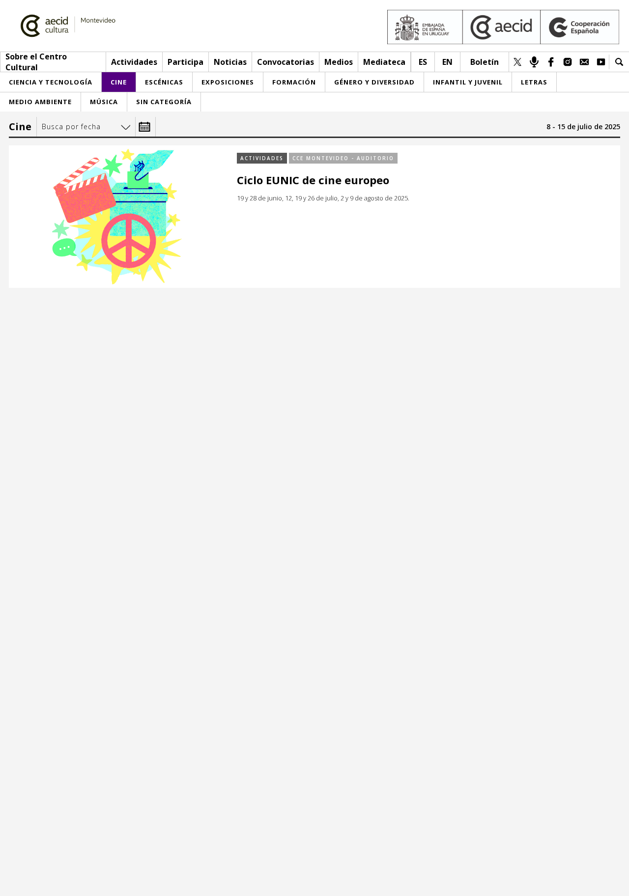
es (423, 61)
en (447, 61)
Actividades (134, 61)
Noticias (230, 61)
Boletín (484, 61)
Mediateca (384, 61)
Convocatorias (285, 61)
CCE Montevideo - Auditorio (343, 158)
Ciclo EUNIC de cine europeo (313, 180)
